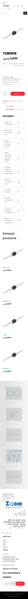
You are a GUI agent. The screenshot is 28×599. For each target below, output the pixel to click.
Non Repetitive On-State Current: (8, 144)
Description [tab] (10, 109)
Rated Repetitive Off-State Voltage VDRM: (8, 157)
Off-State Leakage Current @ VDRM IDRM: (9, 170)
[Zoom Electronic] (6, 5)
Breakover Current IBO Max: (9, 132)
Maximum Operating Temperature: (9, 220)
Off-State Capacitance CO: (9, 200)
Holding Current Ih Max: (8, 182)
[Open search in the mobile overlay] (14, 13)
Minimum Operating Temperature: (9, 210)
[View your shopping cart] (19, 6)
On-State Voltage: (8, 191)
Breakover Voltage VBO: (9, 123)
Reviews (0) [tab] (20, 109)
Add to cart (17, 93)
